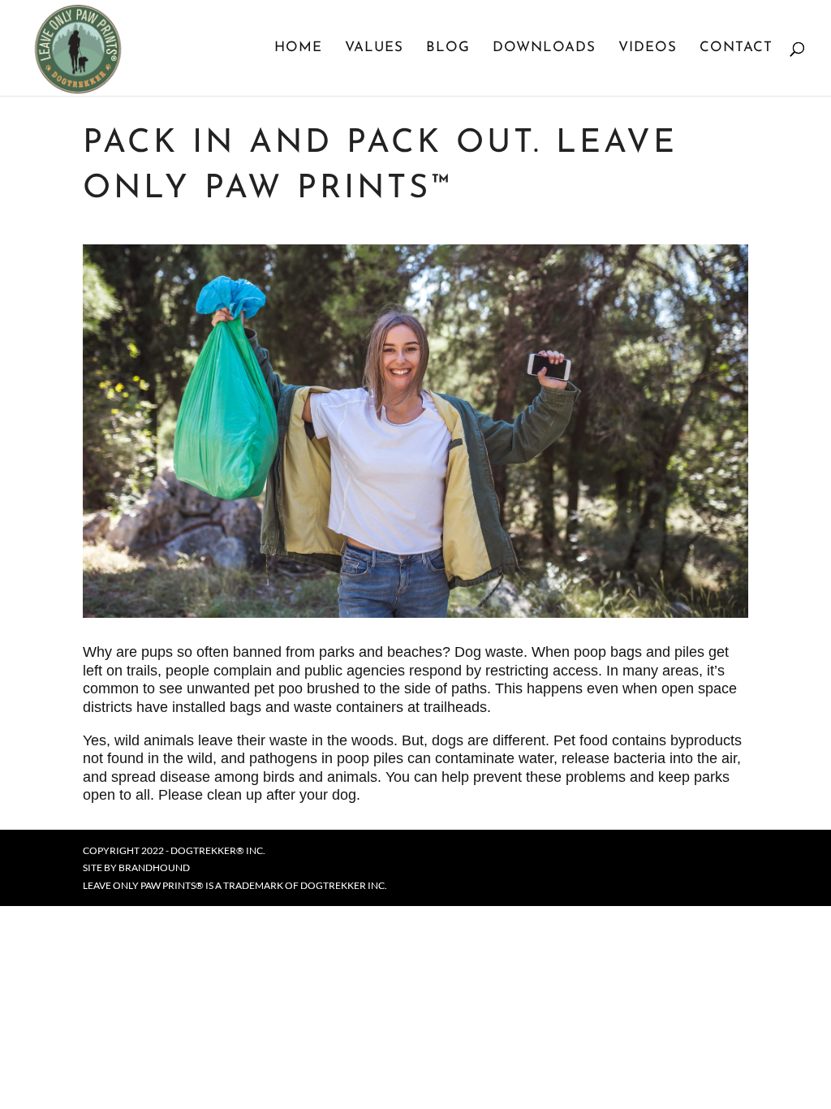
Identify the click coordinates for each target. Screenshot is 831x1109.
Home (298, 48)
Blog (448, 48)
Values (374, 48)
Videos (647, 48)
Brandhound (154, 867)
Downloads (544, 48)
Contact (736, 48)
